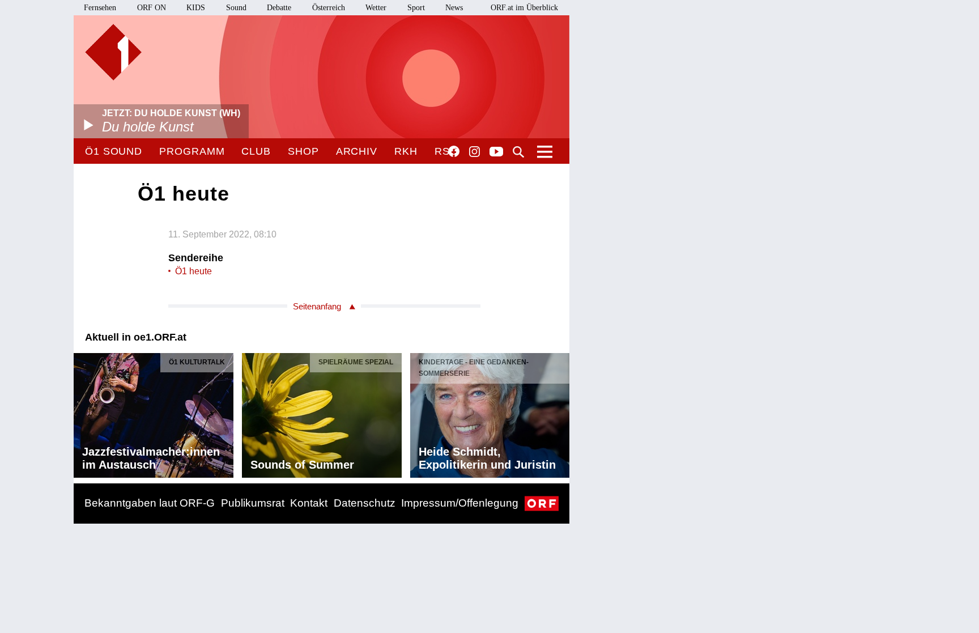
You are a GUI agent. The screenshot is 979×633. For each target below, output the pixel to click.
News (454, 7)
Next (560, 412)
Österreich (328, 7)
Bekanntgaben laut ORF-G (149, 503)
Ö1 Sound (113, 151)
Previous (83, 412)
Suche (518, 152)
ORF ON (151, 7)
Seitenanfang (317, 306)
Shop (303, 151)
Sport (416, 7)
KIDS (195, 7)
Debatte (279, 7)
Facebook (453, 151)
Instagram (474, 152)
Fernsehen (100, 7)
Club (256, 151)
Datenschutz (364, 503)
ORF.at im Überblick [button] (524, 7)
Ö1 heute (193, 271)
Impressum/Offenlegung (459, 503)
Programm (191, 151)
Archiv (356, 151)
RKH (406, 151)
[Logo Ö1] (113, 52)
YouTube (496, 152)
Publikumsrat (252, 503)
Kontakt (308, 503)
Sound (236, 7)
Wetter (375, 7)
